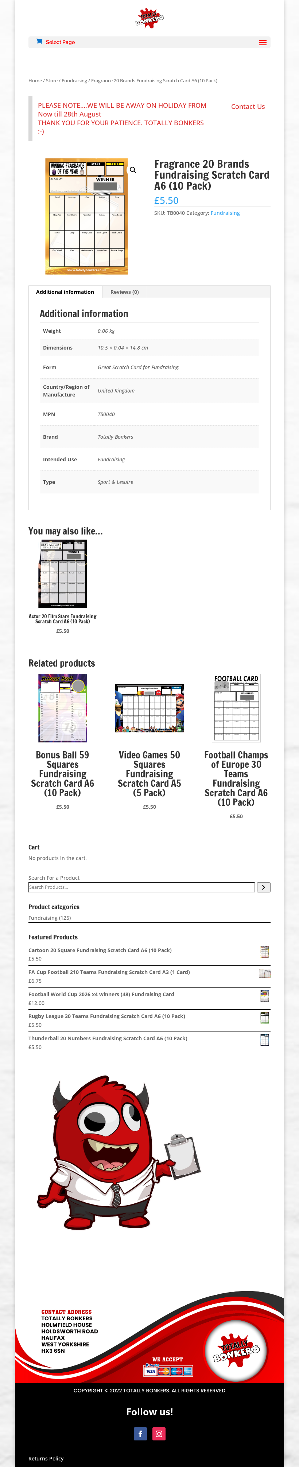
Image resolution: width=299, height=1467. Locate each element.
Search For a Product (53, 877)
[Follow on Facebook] (140, 1433)
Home (35, 80)
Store (52, 80)
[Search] (264, 887)
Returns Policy (45, 1458)
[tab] (65, 292)
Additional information (65, 291)
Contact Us (248, 106)
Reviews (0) (124, 291)
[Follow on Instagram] (159, 1433)
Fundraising (74, 80)
